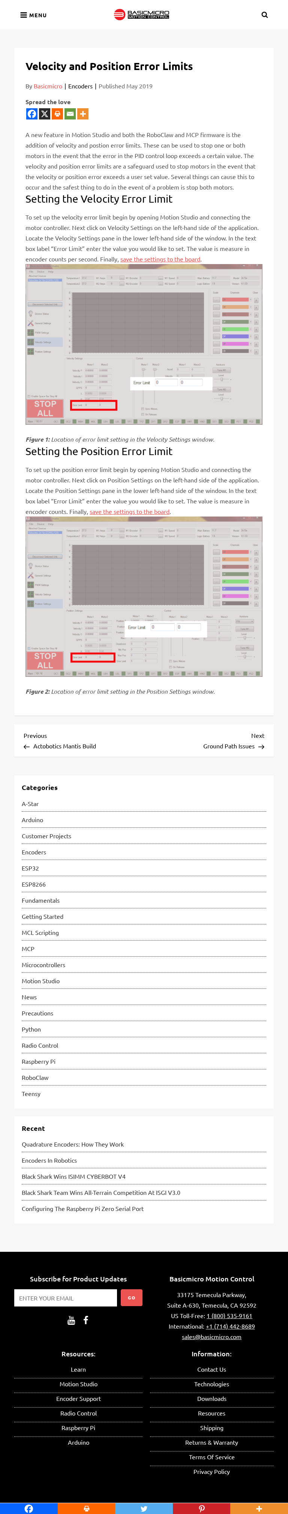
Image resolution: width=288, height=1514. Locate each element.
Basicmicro (48, 86)
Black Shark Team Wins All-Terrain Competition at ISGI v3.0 (101, 1192)
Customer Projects (46, 835)
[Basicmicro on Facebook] (85, 1319)
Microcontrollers (43, 964)
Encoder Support (78, 1398)
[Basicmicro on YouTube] (71, 1319)
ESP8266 (34, 884)
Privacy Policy (212, 1471)
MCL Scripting (40, 932)
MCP (28, 948)
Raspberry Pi (39, 1061)
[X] (44, 113)
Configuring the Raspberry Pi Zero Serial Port (83, 1208)
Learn (78, 1369)
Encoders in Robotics (49, 1160)
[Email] (70, 113)
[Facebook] (32, 113)
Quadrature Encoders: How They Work (73, 1144)
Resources (211, 1413)
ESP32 (30, 868)
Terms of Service (212, 1456)
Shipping (212, 1427)
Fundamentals (41, 900)
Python (31, 1029)
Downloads (211, 1398)
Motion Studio (41, 980)
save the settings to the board (160, 259)
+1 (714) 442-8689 (230, 1326)
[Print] (57, 113)
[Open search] (265, 14)
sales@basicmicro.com (212, 1336)
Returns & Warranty (211, 1442)
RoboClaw (35, 1077)
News (29, 996)
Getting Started (42, 916)
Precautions (37, 1013)
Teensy (31, 1093)
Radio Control (40, 1045)
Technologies (211, 1383)
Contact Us (211, 1369)
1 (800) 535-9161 (229, 1315)
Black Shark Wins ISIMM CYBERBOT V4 (74, 1176)
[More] (82, 113)
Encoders (80, 86)
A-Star (30, 803)
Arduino (32, 819)
